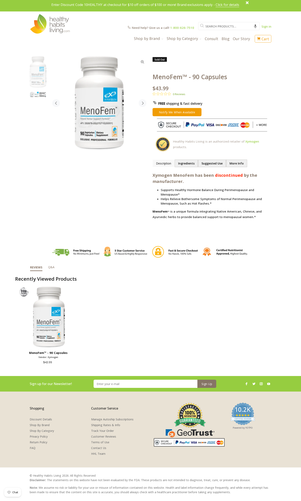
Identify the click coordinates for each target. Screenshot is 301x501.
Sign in (266, 26)
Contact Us (98, 448)
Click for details (227, 4)
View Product (49, 343)
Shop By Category (42, 431)
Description (163, 163)
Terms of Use (100, 442)
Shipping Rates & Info (105, 425)
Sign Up (206, 384)
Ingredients (186, 163)
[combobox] (229, 26)
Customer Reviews (103, 436)
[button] (255, 26)
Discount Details (41, 419)
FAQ (32, 448)
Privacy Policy (39, 436)
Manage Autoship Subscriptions (112, 419)
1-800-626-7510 (182, 28)
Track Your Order (102, 431)
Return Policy (38, 442)
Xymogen (252, 141)
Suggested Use (212, 163)
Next (142, 103)
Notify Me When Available (177, 112)
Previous (56, 103)
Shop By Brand (40, 425)
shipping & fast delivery (180, 103)
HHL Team (98, 454)
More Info (237, 163)
